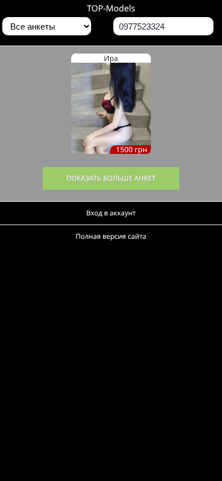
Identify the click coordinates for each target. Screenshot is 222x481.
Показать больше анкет (111, 178)
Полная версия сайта (111, 236)
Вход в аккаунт (111, 213)
